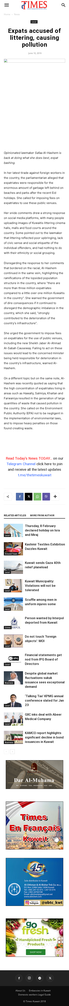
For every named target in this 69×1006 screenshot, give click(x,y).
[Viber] (46, 497)
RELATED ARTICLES (15, 515)
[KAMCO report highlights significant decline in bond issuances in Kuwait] (13, 737)
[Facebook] (20, 497)
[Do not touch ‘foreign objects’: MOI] (13, 641)
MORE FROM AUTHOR (42, 515)
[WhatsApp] (37, 497)
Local (34, 21)
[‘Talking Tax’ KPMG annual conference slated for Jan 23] (13, 700)
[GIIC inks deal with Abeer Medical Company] (13, 719)
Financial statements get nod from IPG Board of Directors (43, 659)
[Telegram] (40, 978)
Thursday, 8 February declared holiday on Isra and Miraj (42, 530)
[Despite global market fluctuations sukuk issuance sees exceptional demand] (13, 677)
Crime (8, 627)
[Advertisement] (34, 122)
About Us (20, 990)
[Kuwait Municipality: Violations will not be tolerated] (13, 585)
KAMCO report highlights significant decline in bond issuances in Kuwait (44, 737)
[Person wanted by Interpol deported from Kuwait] (13, 622)
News (17, 14)
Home (7, 14)
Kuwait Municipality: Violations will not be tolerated (40, 585)
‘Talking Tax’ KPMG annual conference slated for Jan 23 (44, 700)
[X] (28, 497)
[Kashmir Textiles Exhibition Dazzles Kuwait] (13, 548)
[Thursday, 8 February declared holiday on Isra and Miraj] (13, 530)
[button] (6, 5)
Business (9, 682)
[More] (55, 497)
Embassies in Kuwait (40, 990)
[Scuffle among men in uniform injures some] (13, 604)
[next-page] (12, 751)
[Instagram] (29, 978)
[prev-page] (6, 751)
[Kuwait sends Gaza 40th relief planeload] (13, 567)
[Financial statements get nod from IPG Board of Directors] (13, 659)
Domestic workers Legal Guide (34, 994)
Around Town (11, 553)
